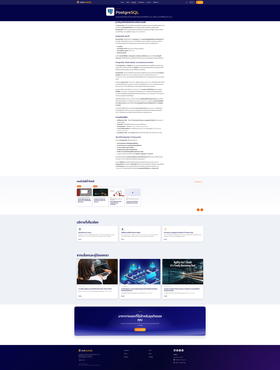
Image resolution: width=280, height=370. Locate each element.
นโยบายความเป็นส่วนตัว (90, 365)
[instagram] (177, 350)
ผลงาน (128, 2)
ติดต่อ (199, 2)
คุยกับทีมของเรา (140, 329)
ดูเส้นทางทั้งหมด (199, 182)
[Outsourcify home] (84, 2)
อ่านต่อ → (80, 296)
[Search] (186, 2)
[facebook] (180, 350)
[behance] (182, 350)
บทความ (148, 2)
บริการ (122, 2)
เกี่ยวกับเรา (155, 2)
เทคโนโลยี (133, 2)
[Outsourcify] (85, 350)
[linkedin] (175, 350)
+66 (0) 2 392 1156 (179, 357)
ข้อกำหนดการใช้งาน (81, 365)
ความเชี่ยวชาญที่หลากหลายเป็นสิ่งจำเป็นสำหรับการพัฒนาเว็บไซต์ (95, 289)
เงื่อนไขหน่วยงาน (97, 365)
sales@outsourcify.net (181, 359)
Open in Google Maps (180, 362)
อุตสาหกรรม (141, 2)
